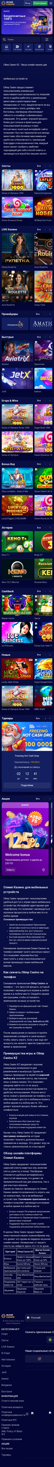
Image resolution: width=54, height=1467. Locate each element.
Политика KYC (9, 1420)
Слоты (4, 1340)
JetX (3, 1372)
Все (39, 166)
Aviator (5, 1378)
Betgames (6, 1385)
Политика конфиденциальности (13, 1413)
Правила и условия (11, 1439)
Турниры (6, 1454)
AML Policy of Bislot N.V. (11, 1433)
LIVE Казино (8, 1346)
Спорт (4, 1334)
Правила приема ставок (10, 1426)
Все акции (7, 1448)
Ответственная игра (12, 1400)
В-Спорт (5, 1353)
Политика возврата (12, 1407)
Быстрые (6, 1391)
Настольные (8, 1359)
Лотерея (6, 1366)
